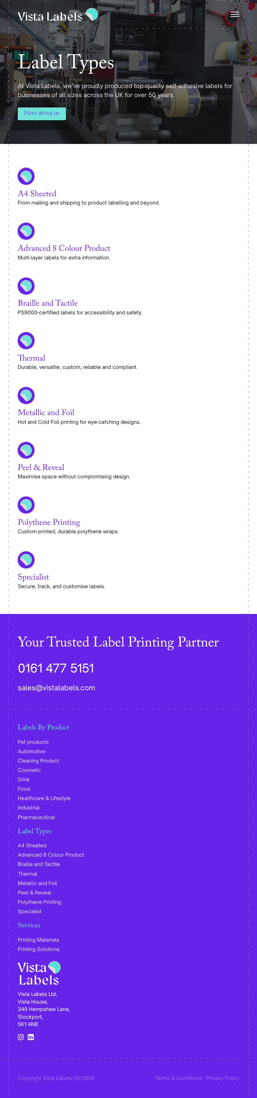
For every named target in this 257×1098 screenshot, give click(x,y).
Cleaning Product (38, 761)
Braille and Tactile (48, 305)
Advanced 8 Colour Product (64, 250)
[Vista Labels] (58, 14)
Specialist (33, 578)
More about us (42, 113)
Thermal (31, 359)
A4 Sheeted (37, 195)
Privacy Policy (222, 1078)
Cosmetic (29, 770)
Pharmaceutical (36, 817)
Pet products (33, 742)
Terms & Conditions (178, 1078)
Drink (24, 779)
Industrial (28, 807)
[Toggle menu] (233, 14)
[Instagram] (21, 1037)
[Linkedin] (31, 1037)
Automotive (31, 751)
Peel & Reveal (41, 469)
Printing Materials (38, 940)
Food (24, 789)
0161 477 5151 (56, 668)
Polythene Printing (49, 524)
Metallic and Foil (46, 414)
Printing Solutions (39, 949)
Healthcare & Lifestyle (44, 798)
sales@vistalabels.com (56, 688)
